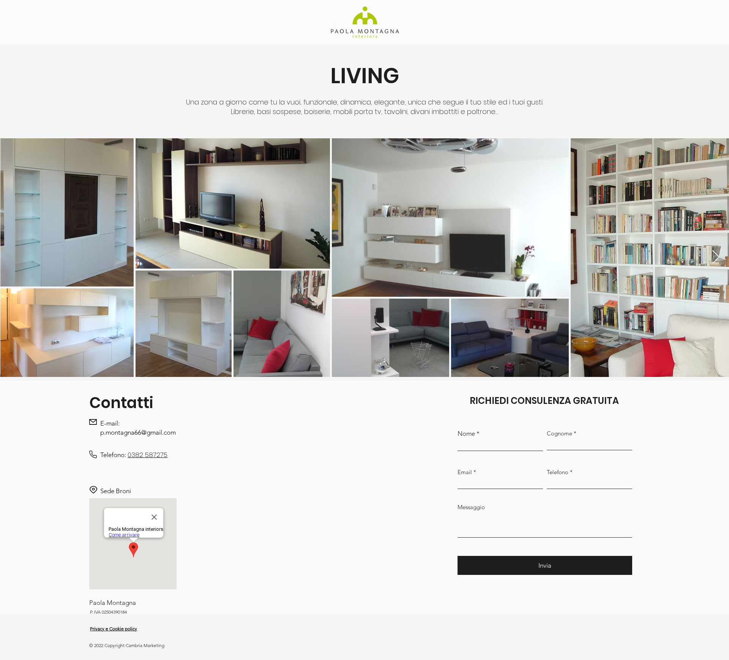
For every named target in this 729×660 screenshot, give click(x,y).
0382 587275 (147, 454)
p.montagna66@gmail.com (138, 432)
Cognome (559, 433)
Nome (466, 434)
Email (465, 472)
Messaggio (471, 507)
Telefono (557, 472)
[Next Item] (716, 257)
